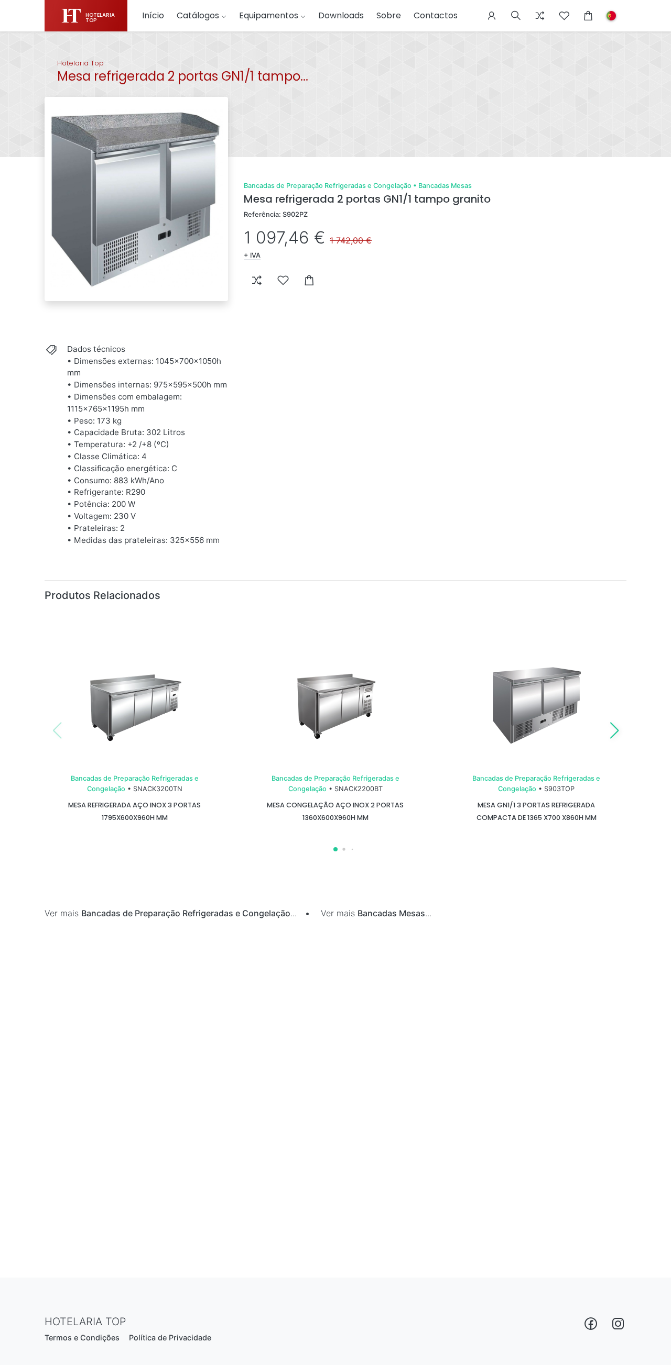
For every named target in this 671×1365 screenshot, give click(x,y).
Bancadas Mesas (445, 186)
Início (153, 15)
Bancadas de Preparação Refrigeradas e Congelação (328, 186)
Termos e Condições (82, 1337)
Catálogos (198, 15)
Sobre (388, 15)
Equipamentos (268, 15)
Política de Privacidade (170, 1337)
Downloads (341, 15)
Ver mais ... (171, 913)
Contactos (436, 15)
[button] (492, 16)
